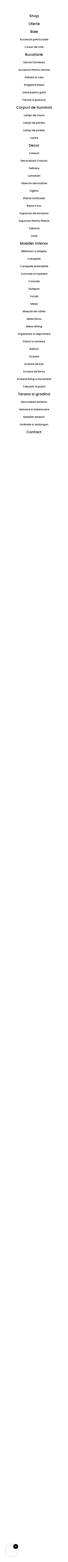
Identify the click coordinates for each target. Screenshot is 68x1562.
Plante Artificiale (34, 198)
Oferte (34, 23)
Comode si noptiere (34, 274)
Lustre (34, 138)
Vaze (34, 236)
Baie (34, 31)
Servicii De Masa (34, 62)
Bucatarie (34, 54)
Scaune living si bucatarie (34, 379)
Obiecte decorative (34, 183)
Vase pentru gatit (34, 92)
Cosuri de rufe (34, 47)
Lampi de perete (34, 123)
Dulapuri (34, 289)
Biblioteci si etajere (34, 251)
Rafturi (34, 349)
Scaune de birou (34, 371)
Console (34, 281)
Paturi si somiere (34, 341)
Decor (34, 145)
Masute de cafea (34, 311)
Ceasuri (34, 153)
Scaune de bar (34, 364)
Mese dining (34, 326)
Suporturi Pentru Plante (34, 221)
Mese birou (34, 319)
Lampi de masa (34, 115)
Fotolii (34, 296)
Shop (34, 15)
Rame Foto (34, 206)
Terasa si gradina (34, 394)
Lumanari (34, 176)
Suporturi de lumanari (34, 213)
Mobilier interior (34, 243)
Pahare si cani (34, 77)
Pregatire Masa (34, 85)
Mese (34, 304)
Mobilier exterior (34, 417)
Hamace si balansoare (34, 409)
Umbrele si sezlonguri (34, 424)
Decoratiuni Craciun (34, 161)
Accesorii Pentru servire (34, 70)
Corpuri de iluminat (34, 107)
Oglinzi (34, 191)
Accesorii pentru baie (34, 39)
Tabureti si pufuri (34, 386)
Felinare (34, 168)
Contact (34, 431)
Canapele (34, 259)
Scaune (34, 356)
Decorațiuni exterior (34, 402)
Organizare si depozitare (34, 334)
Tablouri (34, 228)
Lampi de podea (34, 130)
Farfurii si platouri (34, 100)
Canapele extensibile (34, 266)
